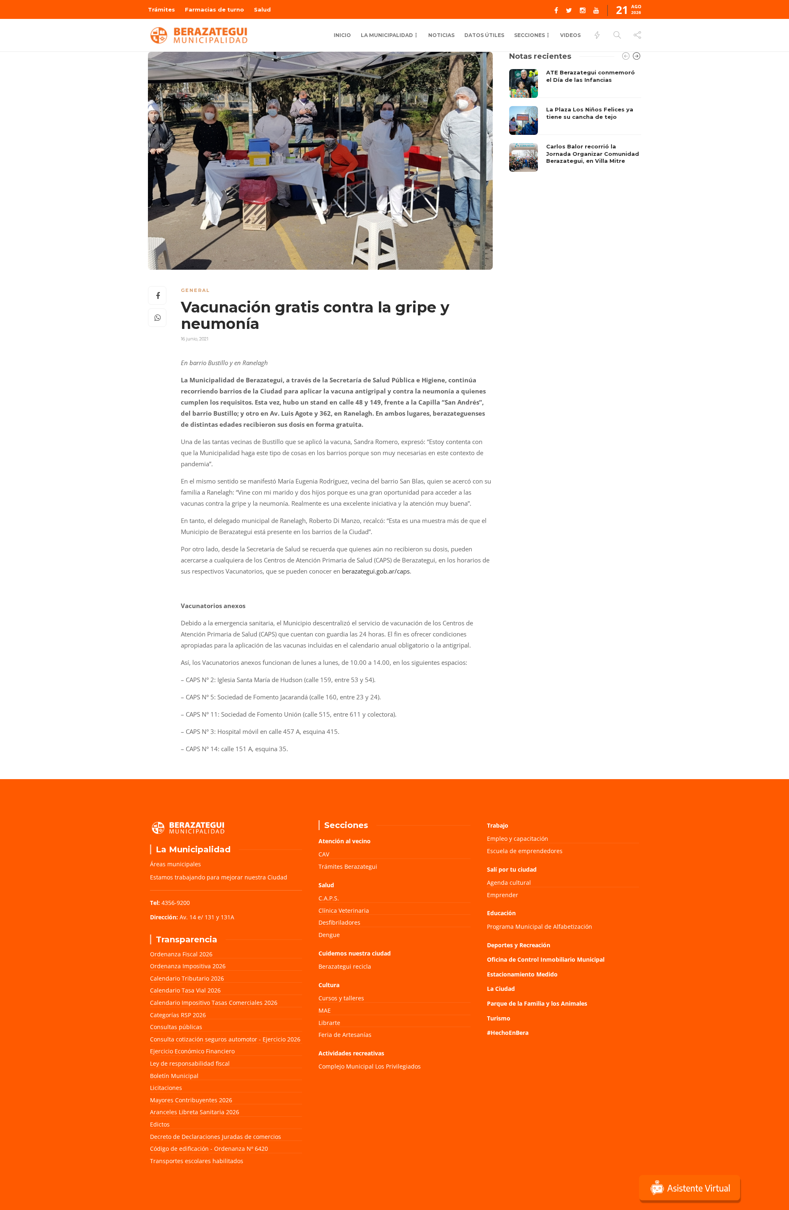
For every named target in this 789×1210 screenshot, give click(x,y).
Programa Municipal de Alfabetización (539, 926)
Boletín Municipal (174, 1076)
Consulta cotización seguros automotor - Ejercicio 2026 (225, 1039)
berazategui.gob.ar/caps (376, 571)
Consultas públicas (176, 1027)
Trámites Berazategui (347, 866)
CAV (323, 854)
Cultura (328, 985)
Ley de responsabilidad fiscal (190, 1063)
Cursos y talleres (341, 998)
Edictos (160, 1124)
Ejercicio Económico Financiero (192, 1051)
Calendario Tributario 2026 (187, 978)
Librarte (329, 1023)
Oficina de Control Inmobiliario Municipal (545, 959)
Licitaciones (166, 1088)
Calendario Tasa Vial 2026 (185, 990)
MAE (324, 1010)
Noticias (441, 35)
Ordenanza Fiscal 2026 (181, 954)
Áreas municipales (175, 864)
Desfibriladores (339, 922)
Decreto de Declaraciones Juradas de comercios (215, 1137)
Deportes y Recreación (518, 945)
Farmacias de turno (214, 9)
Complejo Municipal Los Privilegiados (369, 1066)
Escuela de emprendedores (525, 851)
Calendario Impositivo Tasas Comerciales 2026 (213, 1002)
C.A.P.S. (328, 898)
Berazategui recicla (344, 966)
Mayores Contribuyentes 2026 (191, 1100)
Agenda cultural (509, 882)
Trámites (161, 9)
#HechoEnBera (507, 1032)
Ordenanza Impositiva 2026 (188, 966)
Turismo (498, 1018)
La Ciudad (501, 989)
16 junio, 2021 (194, 339)
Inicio (342, 35)
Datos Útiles (484, 35)
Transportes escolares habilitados (196, 1161)
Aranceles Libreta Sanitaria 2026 (194, 1112)
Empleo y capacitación (517, 838)
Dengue (329, 935)
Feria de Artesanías (344, 1035)
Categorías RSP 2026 (178, 1015)
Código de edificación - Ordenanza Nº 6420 (209, 1148)
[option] (575, 120)
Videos (570, 35)
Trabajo (497, 825)
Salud (262, 9)
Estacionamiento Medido (522, 974)
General (195, 290)
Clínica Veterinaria (343, 910)
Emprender (502, 895)
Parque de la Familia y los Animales (537, 1003)
